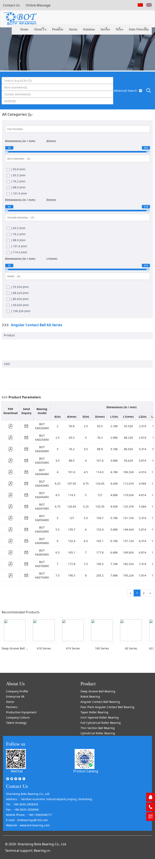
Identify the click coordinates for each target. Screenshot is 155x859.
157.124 (128, 541)
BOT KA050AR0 (42, 518)
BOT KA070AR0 (42, 564)
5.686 (114, 529)
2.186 (114, 426)
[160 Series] (102, 630)
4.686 (114, 495)
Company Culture (18, 717)
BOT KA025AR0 (42, 437)
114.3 (100, 472)
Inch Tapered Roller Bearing (100, 717)
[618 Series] (44, 630)
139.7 (100, 518)
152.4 (100, 529)
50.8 (71, 426)
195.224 (128, 575)
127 (99, 495)
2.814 (142, 437)
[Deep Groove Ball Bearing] (15, 630)
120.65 (99, 483)
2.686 (114, 437)
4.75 (86, 483)
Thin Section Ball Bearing (98, 728)
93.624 (128, 460)
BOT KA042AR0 (42, 483)
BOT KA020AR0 (42, 426)
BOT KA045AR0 (42, 495)
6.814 (142, 552)
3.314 (142, 449)
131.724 (128, 518)
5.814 (142, 529)
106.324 (128, 472)
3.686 (114, 460)
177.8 (100, 552)
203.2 (100, 575)
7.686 (114, 575)
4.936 (114, 506)
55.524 (128, 426)
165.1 (100, 541)
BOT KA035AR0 (42, 460)
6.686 (114, 552)
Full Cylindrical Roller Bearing (101, 723)
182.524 (128, 564)
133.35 (99, 506)
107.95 (71, 483)
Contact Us (11, 5)
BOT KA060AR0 (42, 541)
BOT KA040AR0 (42, 472)
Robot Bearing (90, 696)
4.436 (114, 483)
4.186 (114, 472)
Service (105, 29)
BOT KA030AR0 (42, 449)
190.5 (100, 564)
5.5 (86, 518)
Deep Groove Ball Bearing (98, 691)
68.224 (128, 437)
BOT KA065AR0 (42, 552)
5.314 (142, 518)
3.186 (114, 449)
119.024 (128, 495)
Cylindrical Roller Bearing (98, 733)
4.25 (57, 483)
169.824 (128, 552)
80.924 (128, 449)
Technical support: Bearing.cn (27, 850)
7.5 (86, 564)
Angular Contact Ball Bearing (100, 702)
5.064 (142, 506)
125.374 (128, 506)
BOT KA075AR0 (42, 575)
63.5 (100, 426)
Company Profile (17, 691)
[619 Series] (73, 630)
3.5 (86, 449)
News (119, 29)
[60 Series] (131, 630)
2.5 (86, 426)
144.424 (128, 529)
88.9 (100, 449)
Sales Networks (139, 29)
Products (57, 29)
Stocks (73, 29)
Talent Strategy (16, 723)
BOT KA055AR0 (42, 529)
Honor (10, 702)
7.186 (114, 564)
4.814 (142, 495)
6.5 (86, 541)
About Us (40, 29)
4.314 (142, 472)
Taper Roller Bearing (94, 712)
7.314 (142, 564)
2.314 (142, 426)
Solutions (89, 29)
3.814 (142, 460)
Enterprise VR (15, 696)
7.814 (142, 575)
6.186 (114, 541)
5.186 (114, 518)
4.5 (86, 472)
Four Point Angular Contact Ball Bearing (107, 707)
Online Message (38, 5)
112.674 (128, 483)
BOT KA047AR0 (42, 506)
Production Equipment (21, 712)
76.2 (100, 437)
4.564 (142, 483)
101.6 (100, 460)
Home (24, 29)
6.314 (142, 541)
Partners (12, 707)
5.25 (86, 506)
